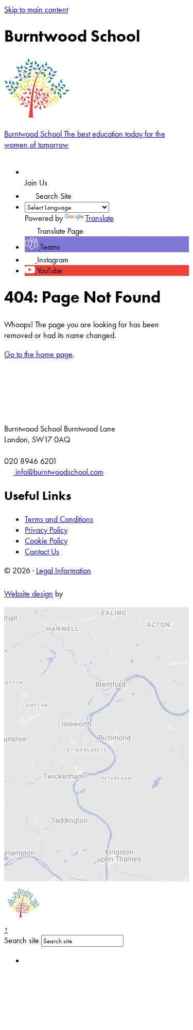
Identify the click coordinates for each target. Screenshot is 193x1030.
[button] (30, 193)
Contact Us (42, 551)
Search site (21, 940)
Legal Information (63, 570)
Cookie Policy (46, 540)
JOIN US (50, 171)
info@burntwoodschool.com (58, 471)
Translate (99, 218)
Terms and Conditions (59, 519)
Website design (28, 593)
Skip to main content (36, 9)
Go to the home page (38, 354)
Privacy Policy (46, 530)
